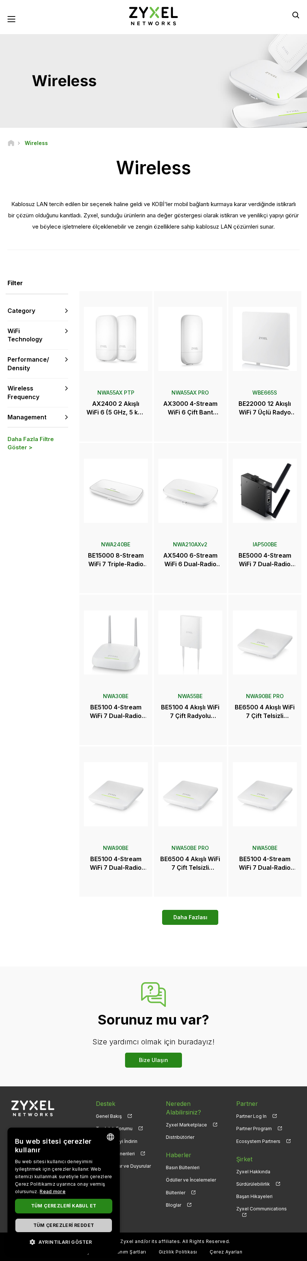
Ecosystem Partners (258, 1141)
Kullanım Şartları (127, 1252)
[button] (63, 1241)
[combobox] (110, 1137)
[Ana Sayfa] (11, 143)
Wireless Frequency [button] (23, 392)
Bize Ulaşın (153, 1060)
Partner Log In (251, 1116)
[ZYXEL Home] (153, 15)
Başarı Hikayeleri (254, 1196)
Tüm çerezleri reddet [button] (63, 1225)
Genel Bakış (109, 1116)
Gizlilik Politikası (178, 1252)
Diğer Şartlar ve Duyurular (123, 1166)
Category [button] (21, 310)
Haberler (178, 1155)
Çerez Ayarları (226, 1252)
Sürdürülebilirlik (253, 1184)
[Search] (295, 14)
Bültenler (175, 1192)
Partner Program (254, 1128)
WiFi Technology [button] (24, 335)
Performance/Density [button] (28, 364)
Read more (53, 1191)
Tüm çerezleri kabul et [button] (64, 1206)
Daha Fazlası (190, 917)
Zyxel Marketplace (186, 1125)
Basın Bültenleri (183, 1167)
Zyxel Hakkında (253, 1171)
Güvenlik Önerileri (115, 1153)
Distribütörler (180, 1137)
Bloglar (173, 1205)
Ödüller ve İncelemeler (191, 1180)
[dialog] (63, 1191)
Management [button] (26, 417)
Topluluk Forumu (114, 1128)
